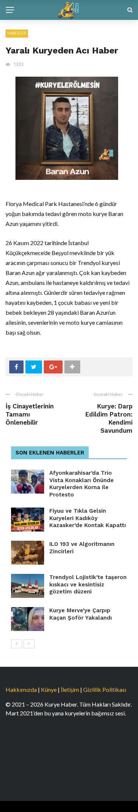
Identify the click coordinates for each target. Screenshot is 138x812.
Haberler (16, 33)
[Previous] (16, 644)
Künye (49, 689)
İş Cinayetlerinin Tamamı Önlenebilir (30, 414)
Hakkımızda (21, 689)
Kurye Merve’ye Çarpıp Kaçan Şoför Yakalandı (80, 614)
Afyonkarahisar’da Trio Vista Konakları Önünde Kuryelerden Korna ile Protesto (81, 484)
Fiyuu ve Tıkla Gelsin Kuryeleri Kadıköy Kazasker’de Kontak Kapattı (87, 518)
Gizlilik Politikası (104, 689)
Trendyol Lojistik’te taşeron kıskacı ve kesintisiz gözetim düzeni (88, 584)
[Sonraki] (29, 644)
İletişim (70, 689)
